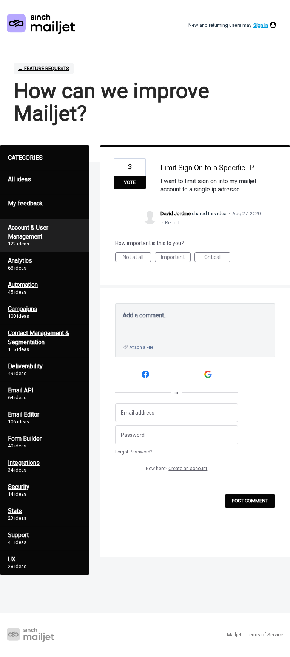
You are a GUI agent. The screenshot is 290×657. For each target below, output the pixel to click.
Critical (217, 258)
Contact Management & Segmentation (38, 337)
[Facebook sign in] (145, 374)
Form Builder (25, 438)
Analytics (20, 260)
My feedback (25, 203)
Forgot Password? (133, 452)
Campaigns (22, 308)
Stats (15, 511)
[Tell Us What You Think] (41, 24)
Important (176, 258)
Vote (130, 182)
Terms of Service (265, 634)
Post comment (250, 501)
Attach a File (142, 347)
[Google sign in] (208, 374)
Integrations (24, 462)
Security (18, 486)
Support (18, 535)
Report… (174, 222)
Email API (21, 390)
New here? (176, 468)
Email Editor (23, 414)
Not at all (137, 258)
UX (11, 559)
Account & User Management (28, 232)
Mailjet (234, 634)
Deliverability (25, 366)
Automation (23, 284)
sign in (260, 25)
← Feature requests (43, 68)
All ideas (19, 179)
